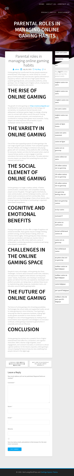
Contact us (63, 4)
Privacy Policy (48, 12)
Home (41, 4)
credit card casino (61, 53)
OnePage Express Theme (49, 472)
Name (10, 406)
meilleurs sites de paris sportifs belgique (61, 299)
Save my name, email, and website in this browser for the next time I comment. (27, 443)
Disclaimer (63, 12)
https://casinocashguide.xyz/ (39, 106)
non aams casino (60, 109)
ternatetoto (59, 59)
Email (10, 418)
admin (17, 69)
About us (51, 4)
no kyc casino (59, 210)
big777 (60, 72)
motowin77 (59, 216)
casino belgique (60, 284)
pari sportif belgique (62, 290)
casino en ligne (60, 142)
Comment (11, 382)
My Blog (38, 69)
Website (10, 429)
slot (56, 65)
